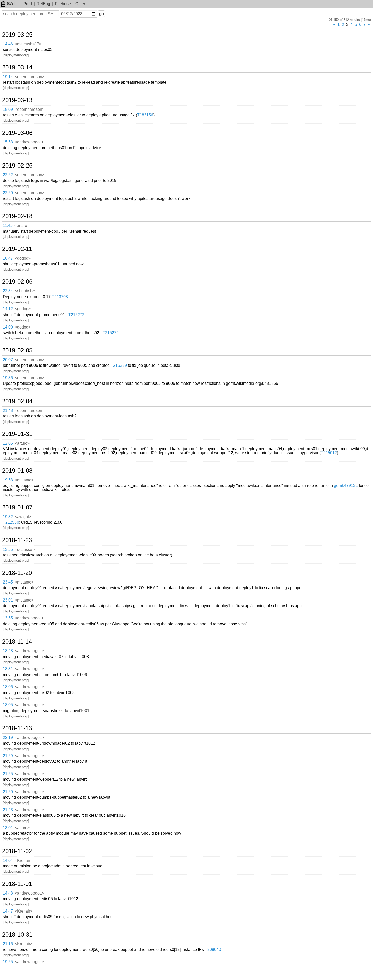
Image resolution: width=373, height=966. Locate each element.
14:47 (8, 911)
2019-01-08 (17, 471)
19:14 (8, 77)
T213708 (60, 297)
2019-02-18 (17, 216)
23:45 (8, 582)
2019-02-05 (17, 350)
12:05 (8, 443)
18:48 (8, 651)
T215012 (329, 453)
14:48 (8, 893)
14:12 (8, 309)
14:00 (8, 327)
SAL (11, 3)
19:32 (8, 517)
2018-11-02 (17, 851)
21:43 (8, 810)
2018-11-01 (17, 884)
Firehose (63, 4)
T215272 (76, 315)
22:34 (8, 291)
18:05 (8, 705)
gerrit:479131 (346, 485)
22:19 (8, 737)
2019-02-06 (17, 282)
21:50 (8, 792)
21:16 (8, 944)
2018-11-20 (17, 573)
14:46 (8, 44)
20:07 (8, 360)
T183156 (145, 115)
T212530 (11, 522)
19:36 (8, 378)
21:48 (8, 410)
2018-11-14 (17, 642)
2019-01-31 (17, 434)
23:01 (8, 600)
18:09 (8, 109)
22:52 (8, 175)
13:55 (8, 549)
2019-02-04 (17, 401)
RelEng (43, 4)
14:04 (8, 860)
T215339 (119, 365)
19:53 (8, 480)
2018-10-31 (17, 935)
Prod (27, 4)
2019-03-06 (17, 133)
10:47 (8, 258)
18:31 (8, 669)
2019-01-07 (17, 507)
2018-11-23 (17, 540)
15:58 (8, 142)
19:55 (8, 962)
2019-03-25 (17, 35)
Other (80, 4)
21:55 (8, 774)
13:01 (8, 828)
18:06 (8, 687)
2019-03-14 (17, 67)
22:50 (8, 193)
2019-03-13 (17, 100)
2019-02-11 (17, 249)
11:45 (8, 225)
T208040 (213, 949)
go (101, 14)
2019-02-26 (17, 165)
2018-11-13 (17, 728)
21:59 (8, 756)
